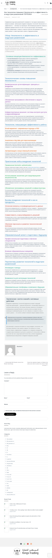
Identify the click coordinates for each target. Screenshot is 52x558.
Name (5, 398)
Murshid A (19, 346)
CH (7, 447)
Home (5, 8)
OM (7, 467)
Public (8, 485)
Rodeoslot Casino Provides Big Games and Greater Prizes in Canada (24, 528)
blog (7, 445)
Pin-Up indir (9, 474)
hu (7, 456)
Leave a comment (45, 14)
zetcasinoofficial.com (11, 494)
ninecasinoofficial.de (11, 461)
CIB (7, 450)
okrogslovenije (10, 463)
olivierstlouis (9, 465)
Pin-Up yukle (9, 481)
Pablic (8, 472)
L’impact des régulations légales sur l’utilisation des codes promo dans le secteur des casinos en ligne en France (37, 364)
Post (7, 483)
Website (6, 404)
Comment (6, 380)
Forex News (9, 454)
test (7, 490)
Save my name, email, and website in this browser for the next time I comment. (23, 410)
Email (28, 398)
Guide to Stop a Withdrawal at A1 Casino (18, 503)
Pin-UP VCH (9, 479)
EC (7, 452)
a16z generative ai (10, 441)
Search (45, 3)
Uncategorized (13, 8)
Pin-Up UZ (9, 476)
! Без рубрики (9, 439)
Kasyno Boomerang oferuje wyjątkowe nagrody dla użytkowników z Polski (25, 516)
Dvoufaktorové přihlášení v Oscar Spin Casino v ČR (20, 522)
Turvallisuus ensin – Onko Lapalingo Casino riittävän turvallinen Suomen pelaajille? (26, 509)
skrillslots (8, 487)
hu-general (9, 459)
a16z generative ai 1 (11, 443)
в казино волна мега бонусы (33, 167)
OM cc (8, 470)
